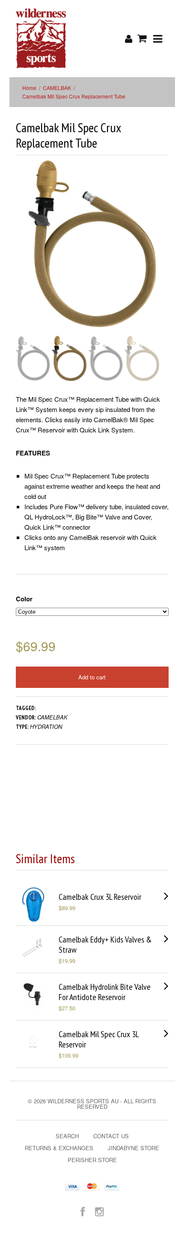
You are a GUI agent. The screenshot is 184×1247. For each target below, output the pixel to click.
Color (24, 598)
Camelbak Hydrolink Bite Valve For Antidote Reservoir (105, 992)
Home (29, 87)
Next (163, 252)
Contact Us (111, 1136)
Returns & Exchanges (59, 1148)
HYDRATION (46, 726)
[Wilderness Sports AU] (41, 39)
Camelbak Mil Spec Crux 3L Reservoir (99, 1039)
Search (67, 1136)
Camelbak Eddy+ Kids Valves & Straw (105, 944)
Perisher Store (92, 1160)
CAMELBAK (57, 87)
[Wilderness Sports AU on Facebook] (82, 1211)
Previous (22, 252)
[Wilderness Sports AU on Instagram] (99, 1211)
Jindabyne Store (133, 1148)
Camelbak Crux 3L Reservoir (100, 896)
